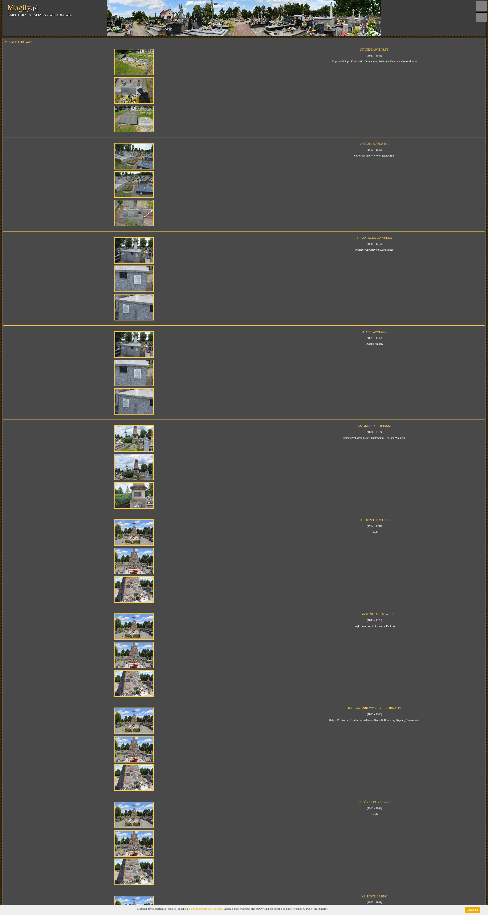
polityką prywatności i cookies (205, 908)
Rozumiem (472, 909)
